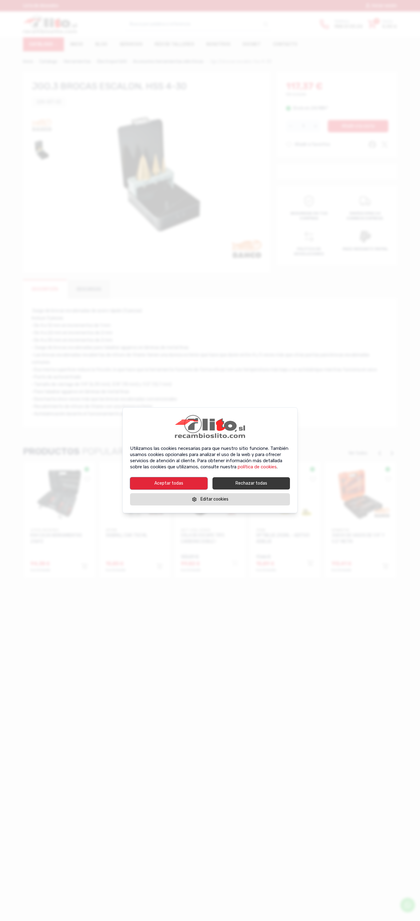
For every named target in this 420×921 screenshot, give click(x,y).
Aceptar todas (168, 483)
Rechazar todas (251, 483)
